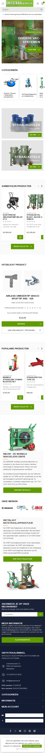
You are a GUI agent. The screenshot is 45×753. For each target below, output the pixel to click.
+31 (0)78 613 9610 (13, 674)
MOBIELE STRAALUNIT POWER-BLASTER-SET (13, 379)
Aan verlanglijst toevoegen (21, 330)
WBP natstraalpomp (22, 559)
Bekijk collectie (21, 246)
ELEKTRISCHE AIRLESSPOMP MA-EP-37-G (13, 217)
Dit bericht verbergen (32, 746)
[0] (42, 3)
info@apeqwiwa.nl (13, 681)
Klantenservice (22, 640)
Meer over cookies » (22, 749)
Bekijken (21, 324)
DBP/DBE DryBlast (22, 490)
